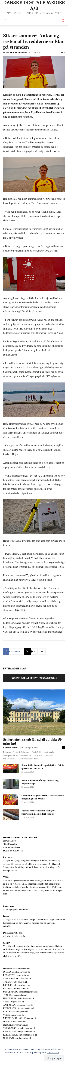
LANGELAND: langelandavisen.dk (19, 1031)
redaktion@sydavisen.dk (14, 936)
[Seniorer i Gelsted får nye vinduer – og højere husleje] (11, 784)
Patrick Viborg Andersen (17, 52)
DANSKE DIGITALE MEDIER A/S (20, 837)
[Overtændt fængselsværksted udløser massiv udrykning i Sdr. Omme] (10, 799)
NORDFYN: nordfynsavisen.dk (17, 1037)
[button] (5, 21)
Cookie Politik (53, 1052)
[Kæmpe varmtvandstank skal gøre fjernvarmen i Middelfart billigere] (11, 814)
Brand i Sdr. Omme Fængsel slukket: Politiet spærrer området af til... (43, 767)
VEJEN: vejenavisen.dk (13, 1001)
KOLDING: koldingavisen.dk (16, 1011)
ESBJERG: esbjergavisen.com (16, 985)
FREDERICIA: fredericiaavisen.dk (18, 1008)
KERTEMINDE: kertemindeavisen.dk (20, 1034)
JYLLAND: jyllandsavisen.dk (16, 971)
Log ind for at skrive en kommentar (34, 678)
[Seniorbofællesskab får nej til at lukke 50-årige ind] (34, 712)
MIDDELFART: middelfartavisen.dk (19, 1018)
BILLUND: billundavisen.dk (16, 988)
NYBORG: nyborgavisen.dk (15, 1024)
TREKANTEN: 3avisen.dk (15, 981)
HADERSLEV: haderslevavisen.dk (18, 998)
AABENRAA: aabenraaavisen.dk (18, 1004)
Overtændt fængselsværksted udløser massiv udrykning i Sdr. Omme (43, 797)
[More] (42, 651)
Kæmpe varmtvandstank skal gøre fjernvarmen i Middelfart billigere (38, 812)
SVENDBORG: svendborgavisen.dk (19, 1028)
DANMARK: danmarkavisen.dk (17, 968)
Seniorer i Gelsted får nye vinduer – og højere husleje (40, 782)
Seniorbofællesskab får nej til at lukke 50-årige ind (33, 741)
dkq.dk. (14, 870)
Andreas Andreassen (13, 747)
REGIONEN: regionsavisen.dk (17, 975)
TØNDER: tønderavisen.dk (15, 994)
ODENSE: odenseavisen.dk (15, 1021)
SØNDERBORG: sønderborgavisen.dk (20, 991)
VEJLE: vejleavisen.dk (13, 1014)
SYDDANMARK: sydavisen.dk (17, 978)
